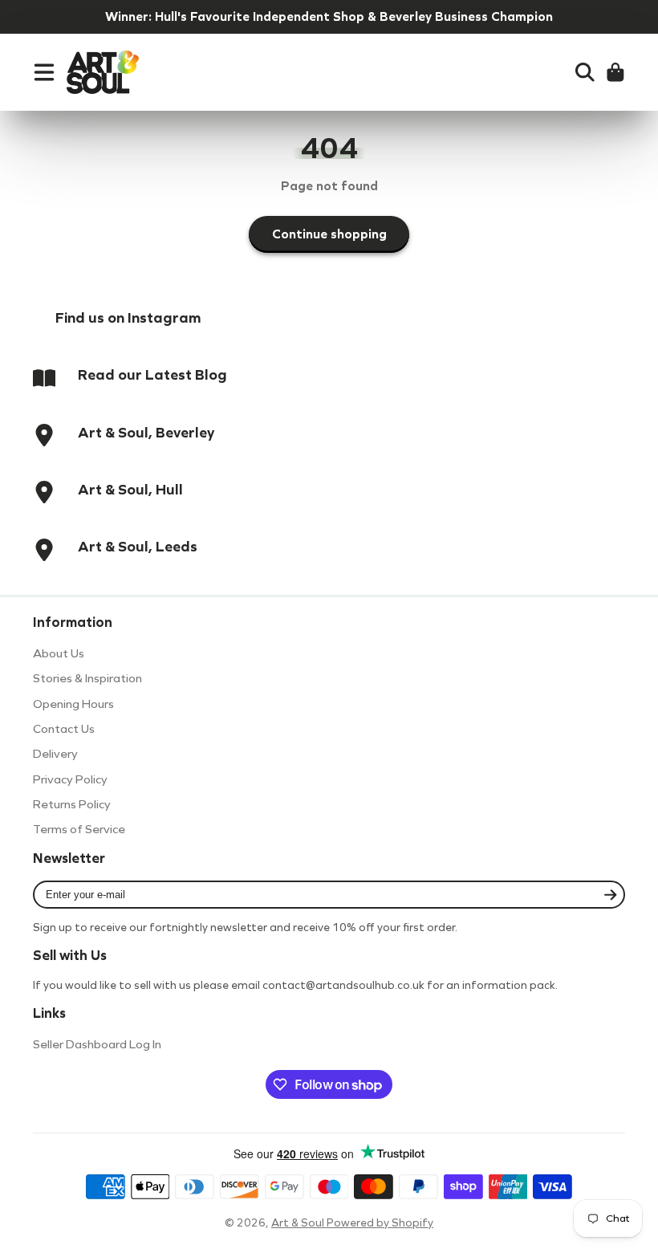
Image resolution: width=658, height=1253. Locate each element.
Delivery (55, 754)
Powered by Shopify (380, 1223)
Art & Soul (299, 1223)
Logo (103, 72)
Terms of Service (79, 829)
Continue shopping (329, 234)
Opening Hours (73, 704)
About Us (58, 653)
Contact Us (64, 729)
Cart (615, 72)
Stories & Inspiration (87, 678)
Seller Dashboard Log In (97, 1044)
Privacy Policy (70, 779)
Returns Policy (72, 804)
